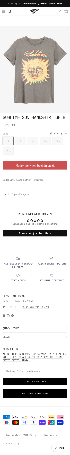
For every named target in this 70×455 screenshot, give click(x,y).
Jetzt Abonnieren (35, 381)
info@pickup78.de (23, 301)
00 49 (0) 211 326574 (35, 307)
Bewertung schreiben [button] (35, 233)
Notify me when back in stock (35, 165)
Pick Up (15, 443)
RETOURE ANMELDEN (35, 393)
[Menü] (3, 11)
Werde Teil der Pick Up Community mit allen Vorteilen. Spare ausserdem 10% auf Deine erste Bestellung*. (34, 357)
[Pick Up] (35, 11)
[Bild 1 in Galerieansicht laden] (35, 69)
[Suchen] (11, 11)
